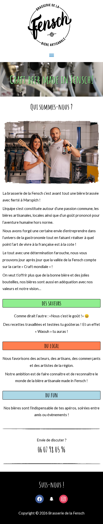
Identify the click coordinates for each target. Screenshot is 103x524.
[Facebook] (39, 497)
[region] (51, 79)
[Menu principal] (51, 55)
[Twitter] (51, 497)
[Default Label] (63, 497)
